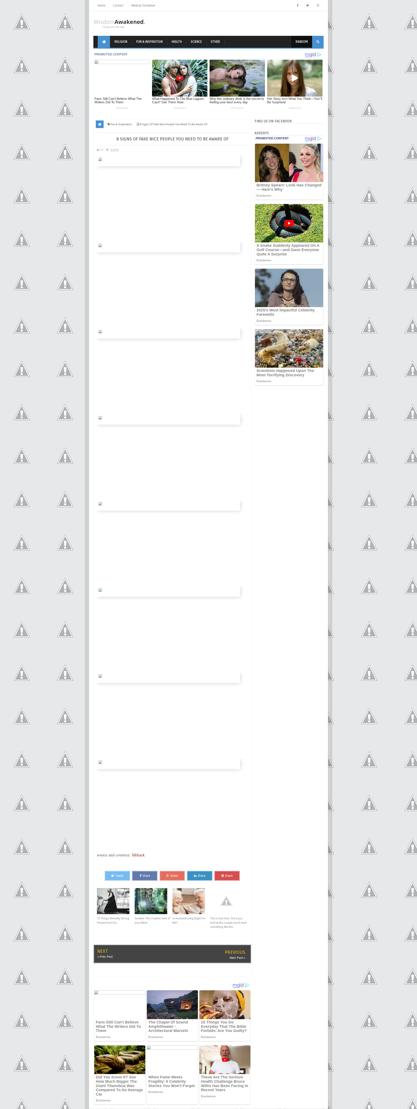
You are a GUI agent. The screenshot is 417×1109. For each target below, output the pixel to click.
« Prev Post (105, 956)
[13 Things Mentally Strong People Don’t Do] (116, 901)
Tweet (119, 875)
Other (215, 42)
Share (146, 875)
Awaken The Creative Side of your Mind (152, 920)
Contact (118, 5)
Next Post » (237, 957)
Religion (120, 42)
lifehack (138, 854)
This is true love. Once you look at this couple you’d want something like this (228, 922)
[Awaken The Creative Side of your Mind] (153, 901)
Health (177, 42)
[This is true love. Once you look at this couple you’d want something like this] (229, 901)
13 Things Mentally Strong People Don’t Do (113, 920)
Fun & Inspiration (149, 42)
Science (196, 42)
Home (101, 5)
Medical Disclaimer (143, 5)
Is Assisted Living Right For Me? (188, 920)
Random (302, 42)
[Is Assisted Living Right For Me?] (191, 901)
